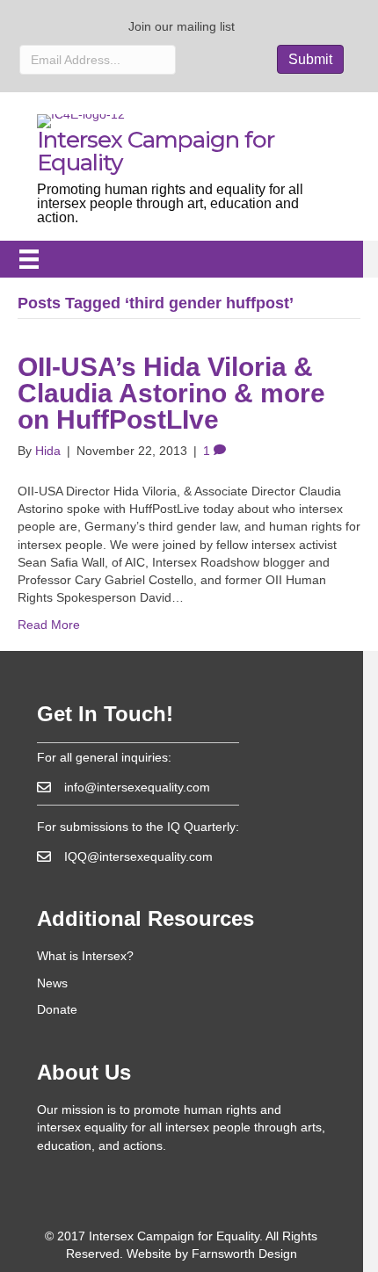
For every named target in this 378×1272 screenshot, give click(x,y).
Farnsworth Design (244, 1254)
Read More (49, 625)
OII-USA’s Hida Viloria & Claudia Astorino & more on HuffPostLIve (171, 393)
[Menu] (29, 259)
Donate (57, 1009)
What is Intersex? (85, 956)
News (52, 983)
